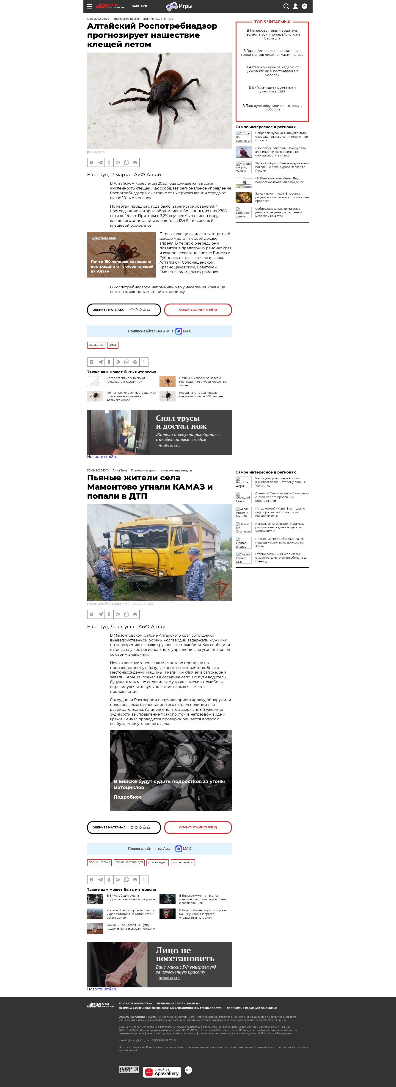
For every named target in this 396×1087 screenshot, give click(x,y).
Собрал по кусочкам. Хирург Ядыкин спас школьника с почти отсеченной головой (281, 136)
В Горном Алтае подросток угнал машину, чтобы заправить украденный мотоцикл (203, 914)
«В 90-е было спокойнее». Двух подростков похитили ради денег (279, 180)
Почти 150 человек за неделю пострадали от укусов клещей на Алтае (203, 381)
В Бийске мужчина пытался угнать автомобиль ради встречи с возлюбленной (203, 899)
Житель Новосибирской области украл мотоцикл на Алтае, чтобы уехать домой (130, 914)
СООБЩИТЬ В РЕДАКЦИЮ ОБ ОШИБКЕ (252, 1008)
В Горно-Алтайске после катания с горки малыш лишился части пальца (272, 53)
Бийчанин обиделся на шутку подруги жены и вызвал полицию (131, 926)
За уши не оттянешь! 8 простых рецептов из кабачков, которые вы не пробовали (282, 197)
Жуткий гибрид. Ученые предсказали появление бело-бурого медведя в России (282, 167)
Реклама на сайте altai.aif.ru (178, 1003)
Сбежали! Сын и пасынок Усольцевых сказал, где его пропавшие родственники (282, 497)
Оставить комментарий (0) (198, 309)
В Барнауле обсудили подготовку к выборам (272, 108)
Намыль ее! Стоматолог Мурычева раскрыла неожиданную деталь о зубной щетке (280, 527)
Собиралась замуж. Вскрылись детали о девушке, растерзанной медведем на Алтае (278, 212)
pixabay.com (96, 151)
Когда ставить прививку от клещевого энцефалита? (126, 379)
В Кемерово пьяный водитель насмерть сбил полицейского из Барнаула (272, 34)
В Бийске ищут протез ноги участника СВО (272, 89)
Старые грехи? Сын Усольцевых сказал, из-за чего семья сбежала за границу (281, 557)
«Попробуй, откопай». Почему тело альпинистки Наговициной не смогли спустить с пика (280, 151)
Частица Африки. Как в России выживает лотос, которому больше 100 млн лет (280, 482)
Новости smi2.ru (102, 456)
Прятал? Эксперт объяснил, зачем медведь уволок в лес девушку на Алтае (279, 542)
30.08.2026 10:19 (98, 470)
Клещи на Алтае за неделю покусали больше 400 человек (201, 394)
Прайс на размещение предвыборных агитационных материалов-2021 (170, 1008)
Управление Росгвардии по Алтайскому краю (120, 603)
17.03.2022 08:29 (98, 18)
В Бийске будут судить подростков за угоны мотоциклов (169, 784)
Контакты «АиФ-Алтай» (135, 1003)
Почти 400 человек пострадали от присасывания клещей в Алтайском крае (131, 396)
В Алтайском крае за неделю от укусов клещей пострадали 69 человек (272, 71)
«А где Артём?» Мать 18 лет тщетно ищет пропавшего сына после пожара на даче (280, 512)
